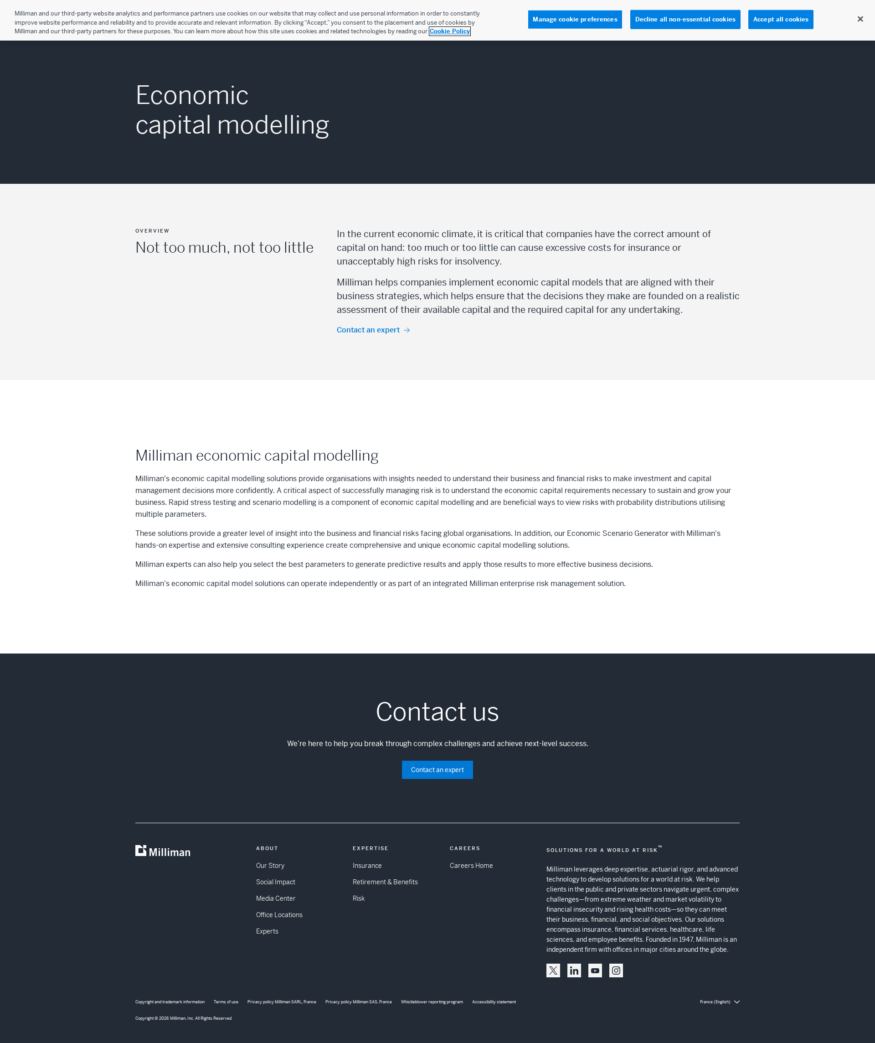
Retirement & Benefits (385, 882)
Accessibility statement (494, 1002)
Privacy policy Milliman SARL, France (281, 1002)
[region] (437, 20)
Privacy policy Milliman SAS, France (358, 1002)
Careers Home (471, 865)
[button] (553, 970)
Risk (359, 898)
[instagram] (616, 970)
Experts (267, 931)
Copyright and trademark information (170, 1002)
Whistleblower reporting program (432, 1002)
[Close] (860, 19)
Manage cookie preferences (575, 19)
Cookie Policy (450, 31)
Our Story (270, 865)
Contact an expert (368, 330)
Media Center (276, 898)
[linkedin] (574, 970)
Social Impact (275, 882)
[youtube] (595, 970)
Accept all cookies (780, 19)
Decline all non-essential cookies (685, 19)
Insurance (367, 865)
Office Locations (279, 915)
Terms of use (226, 1002)
